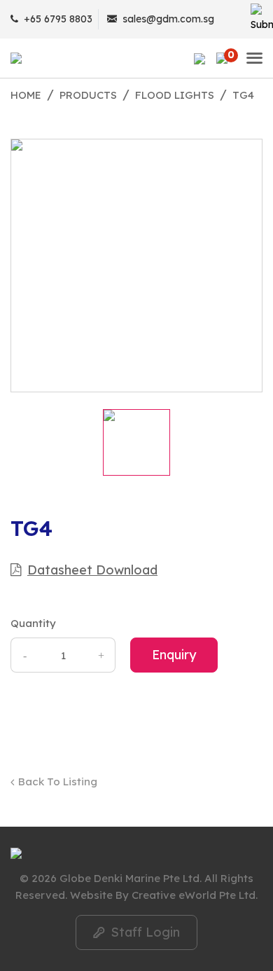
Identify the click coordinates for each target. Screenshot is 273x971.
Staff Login (136, 932)
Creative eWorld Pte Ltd (193, 895)
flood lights (174, 95)
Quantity (33, 623)
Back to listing (57, 781)
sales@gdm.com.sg (168, 19)
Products (88, 95)
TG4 (243, 95)
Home (25, 95)
